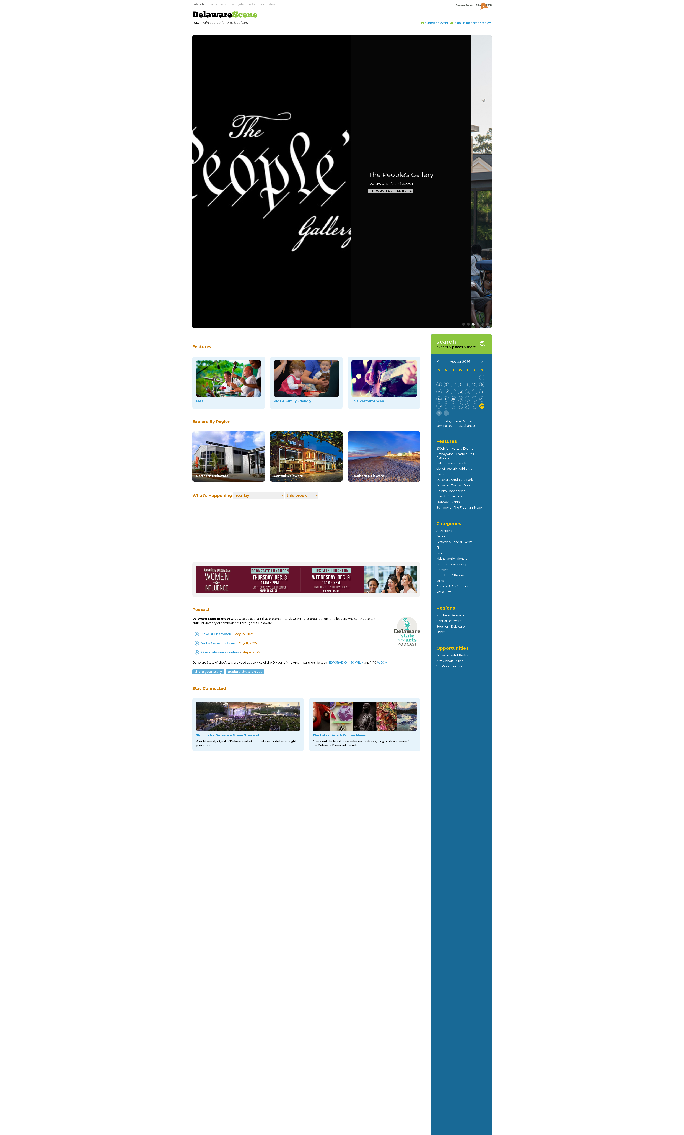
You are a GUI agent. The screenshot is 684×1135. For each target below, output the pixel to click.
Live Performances (449, 496)
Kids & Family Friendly (451, 558)
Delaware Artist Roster (452, 655)
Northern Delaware (450, 615)
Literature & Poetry (450, 575)
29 (482, 406)
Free (439, 553)
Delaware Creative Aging (454, 485)
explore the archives (245, 672)
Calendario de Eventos (452, 463)
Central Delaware (448, 621)
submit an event (436, 23)
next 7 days (464, 421)
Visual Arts (443, 592)
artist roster (218, 4)
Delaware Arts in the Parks (455, 479)
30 (439, 413)
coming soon (445, 425)
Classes (441, 474)
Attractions (444, 531)
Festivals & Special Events (454, 542)
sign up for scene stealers (473, 23)
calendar (199, 4)
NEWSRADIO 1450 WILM (346, 662)
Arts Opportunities (449, 661)
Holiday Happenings (450, 491)
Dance (441, 536)
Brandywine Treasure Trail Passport (455, 455)
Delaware (224, 15)
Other (440, 632)
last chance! (466, 425)
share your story (208, 672)
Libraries (442, 570)
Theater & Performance (453, 586)
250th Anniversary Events (454, 448)
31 (446, 413)
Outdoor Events (448, 502)
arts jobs (238, 4)
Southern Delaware (450, 626)
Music (440, 581)
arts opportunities (262, 4)
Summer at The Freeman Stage (459, 507)
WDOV (382, 662)
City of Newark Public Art (454, 468)
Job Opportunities (449, 666)
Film (439, 547)
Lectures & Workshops (452, 564)
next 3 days (444, 421)
